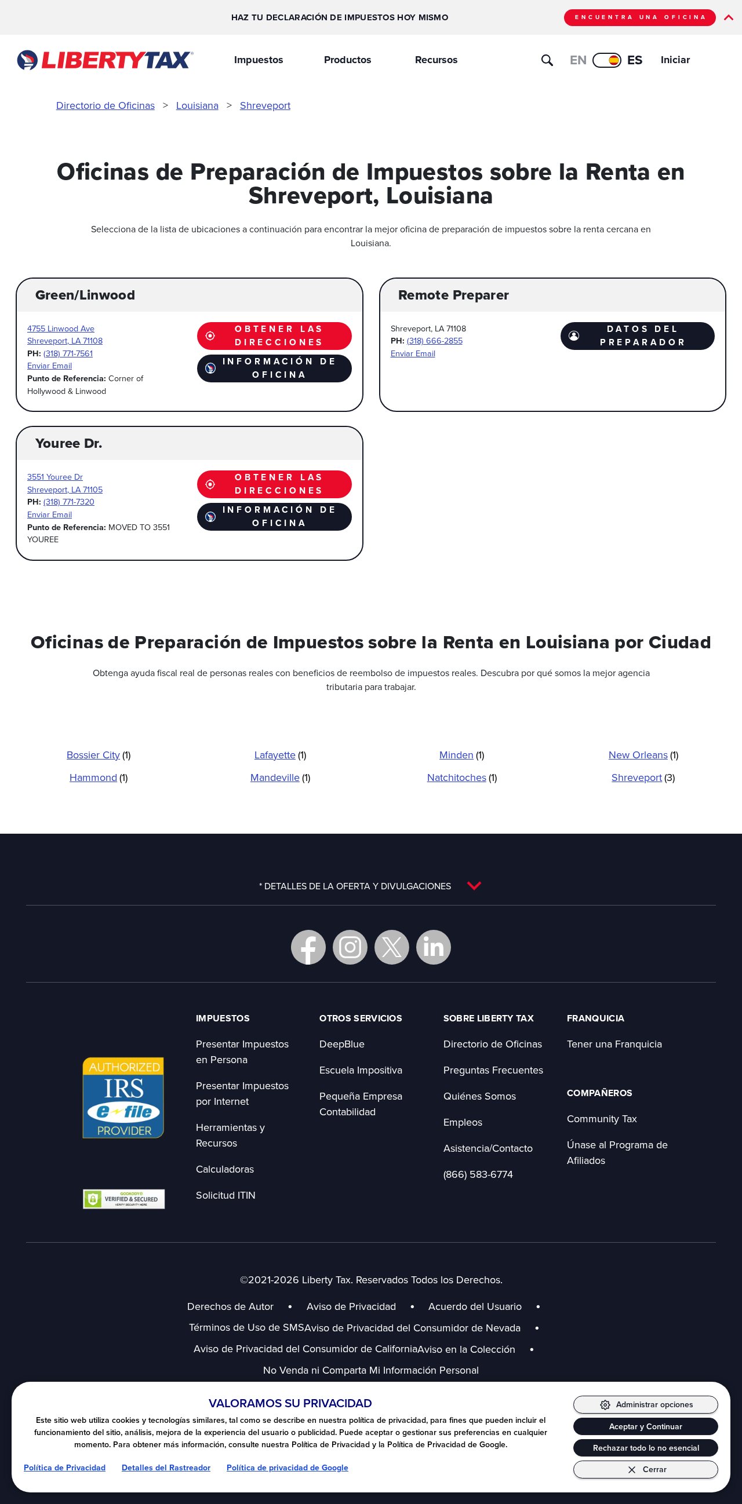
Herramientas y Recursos (230, 1135)
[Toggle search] (547, 60)
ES (635, 59)
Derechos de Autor (230, 1306)
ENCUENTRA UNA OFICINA (641, 17)
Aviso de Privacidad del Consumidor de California (305, 1348)
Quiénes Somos (479, 1096)
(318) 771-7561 (68, 353)
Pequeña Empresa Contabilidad (360, 1104)
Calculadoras (225, 1169)
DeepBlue (342, 1043)
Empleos (462, 1122)
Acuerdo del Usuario (475, 1306)
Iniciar (675, 59)
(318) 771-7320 (68, 501)
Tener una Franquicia (614, 1043)
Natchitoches (462, 777)
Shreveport (265, 105)
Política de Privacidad (65, 1467)
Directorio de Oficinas (105, 105)
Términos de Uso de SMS (246, 1327)
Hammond (99, 777)
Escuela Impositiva (360, 1070)
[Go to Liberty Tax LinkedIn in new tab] (433, 947)
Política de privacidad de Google (287, 1467)
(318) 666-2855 (435, 340)
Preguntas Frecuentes (493, 1070)
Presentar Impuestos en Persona (242, 1051)
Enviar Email (49, 365)
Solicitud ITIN (226, 1195)
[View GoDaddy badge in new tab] (124, 1198)
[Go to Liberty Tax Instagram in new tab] (350, 947)
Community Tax (602, 1118)
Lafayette (280, 754)
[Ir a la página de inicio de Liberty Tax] (105, 60)
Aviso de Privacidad (351, 1306)
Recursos (436, 59)
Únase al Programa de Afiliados (617, 1152)
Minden (461, 754)
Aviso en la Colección (475, 1349)
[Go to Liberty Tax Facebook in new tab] (308, 947)
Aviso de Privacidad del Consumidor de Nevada (422, 1327)
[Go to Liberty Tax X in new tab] (391, 947)
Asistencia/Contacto (488, 1148)
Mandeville (280, 777)
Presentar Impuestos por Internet (242, 1093)
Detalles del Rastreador (166, 1467)
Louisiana (197, 105)
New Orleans (643, 754)
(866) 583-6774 (478, 1174)
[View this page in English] (606, 60)
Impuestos (258, 59)
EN (578, 59)
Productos (348, 59)
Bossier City (98, 754)
